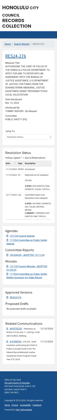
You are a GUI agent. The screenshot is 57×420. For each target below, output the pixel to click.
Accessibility (25, 405)
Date (8, 163)
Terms (7, 405)
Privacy (15, 405)
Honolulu (20, 11)
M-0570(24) (16, 328)
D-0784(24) (15, 341)
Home (8, 44)
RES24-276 (15, 56)
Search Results (21, 44)
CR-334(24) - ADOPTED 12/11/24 (26, 255)
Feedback (37, 405)
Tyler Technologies (23, 410)
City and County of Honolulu (17, 383)
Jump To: (10, 131)
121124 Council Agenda (22, 236)
